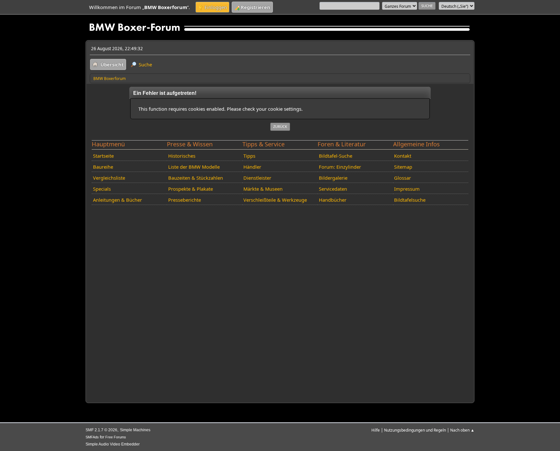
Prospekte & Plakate (190, 189)
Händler (252, 166)
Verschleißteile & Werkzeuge (275, 200)
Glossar (402, 178)
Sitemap (403, 166)
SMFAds (92, 437)
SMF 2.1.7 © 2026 (101, 430)
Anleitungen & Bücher (117, 200)
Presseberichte (184, 200)
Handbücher (332, 200)
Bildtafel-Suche (335, 155)
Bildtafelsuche (410, 200)
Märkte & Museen (263, 189)
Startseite (103, 155)
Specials (102, 189)
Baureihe (103, 166)
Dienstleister (257, 178)
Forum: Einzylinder (340, 166)
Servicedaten (333, 189)
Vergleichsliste (109, 178)
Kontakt (402, 155)
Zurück (280, 126)
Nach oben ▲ (462, 430)
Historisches (181, 155)
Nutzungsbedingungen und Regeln (415, 430)
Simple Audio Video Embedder (113, 444)
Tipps (249, 155)
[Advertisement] (280, 303)
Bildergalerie (333, 178)
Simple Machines (135, 430)
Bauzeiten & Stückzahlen (195, 178)
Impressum (407, 189)
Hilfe (375, 430)
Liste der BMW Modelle (194, 166)
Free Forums (115, 437)
